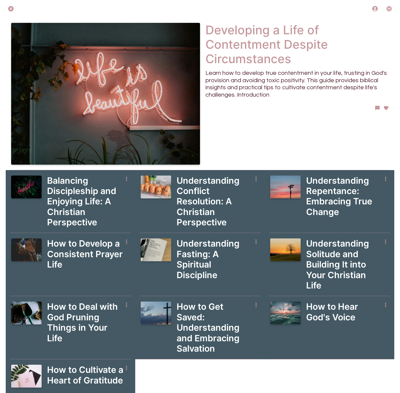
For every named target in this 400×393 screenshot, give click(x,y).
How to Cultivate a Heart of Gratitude (85, 375)
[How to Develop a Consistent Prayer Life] (26, 249)
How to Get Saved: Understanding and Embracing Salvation (208, 328)
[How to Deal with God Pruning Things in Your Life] (26, 313)
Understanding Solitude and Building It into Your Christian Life (337, 264)
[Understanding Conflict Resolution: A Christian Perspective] (156, 187)
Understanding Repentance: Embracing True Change (339, 196)
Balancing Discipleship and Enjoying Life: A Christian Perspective (81, 202)
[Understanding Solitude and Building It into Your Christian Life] (285, 249)
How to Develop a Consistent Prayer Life (85, 254)
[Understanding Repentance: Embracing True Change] (285, 187)
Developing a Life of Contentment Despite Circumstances (266, 44)
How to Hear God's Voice (332, 312)
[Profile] (374, 8)
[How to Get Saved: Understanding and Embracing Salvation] (156, 313)
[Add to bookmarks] (386, 108)
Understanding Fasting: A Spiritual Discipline (208, 259)
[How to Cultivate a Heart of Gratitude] (26, 376)
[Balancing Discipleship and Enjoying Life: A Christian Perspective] (26, 187)
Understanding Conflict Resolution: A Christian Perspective (208, 202)
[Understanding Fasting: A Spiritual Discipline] (156, 249)
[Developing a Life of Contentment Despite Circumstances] (105, 94)
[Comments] (377, 108)
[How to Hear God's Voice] (285, 313)
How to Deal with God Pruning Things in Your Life (82, 322)
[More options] (389, 8)
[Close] (11, 8)
